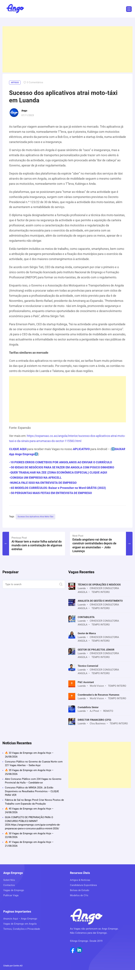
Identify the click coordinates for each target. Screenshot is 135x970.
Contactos (9, 885)
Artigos (15, 82)
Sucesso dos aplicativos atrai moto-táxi (35, 516)
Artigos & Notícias (80, 880)
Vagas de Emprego (13, 890)
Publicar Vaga (10, 895)
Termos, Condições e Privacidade (21, 928)
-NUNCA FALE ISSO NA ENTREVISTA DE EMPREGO (43, 482)
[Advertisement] (67, 49)
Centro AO (18, 965)
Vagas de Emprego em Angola (20, 923)
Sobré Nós (9, 880)
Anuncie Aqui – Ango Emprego (20, 918)
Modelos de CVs (79, 895)
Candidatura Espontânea (83, 885)
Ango (24, 110)
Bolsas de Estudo (79, 890)
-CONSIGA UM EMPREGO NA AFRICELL (35, 477)
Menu (129, 9)
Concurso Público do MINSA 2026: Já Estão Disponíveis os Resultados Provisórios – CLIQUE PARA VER (32, 791)
